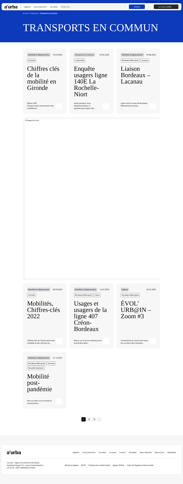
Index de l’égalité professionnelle (140, 465)
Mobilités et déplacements (38, 55)
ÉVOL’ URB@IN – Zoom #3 (136, 309)
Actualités (133, 452)
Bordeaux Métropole (130, 60)
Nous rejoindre (151, 1)
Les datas (54, 7)
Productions (34, 13)
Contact (137, 7)
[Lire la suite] (59, 106)
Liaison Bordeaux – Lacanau (135, 75)
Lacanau (144, 60)
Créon (97, 295)
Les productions (40, 7)
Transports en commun (84, 55)
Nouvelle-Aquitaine (35, 368)
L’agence (27, 7)
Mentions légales (71, 465)
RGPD (83, 465)
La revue (112, 452)
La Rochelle (79, 60)
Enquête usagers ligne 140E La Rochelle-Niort (90, 81)
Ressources (164, 1)
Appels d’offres (118, 465)
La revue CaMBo (165, 7)
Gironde (31, 60)
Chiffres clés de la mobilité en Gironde (43, 78)
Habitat (125, 289)
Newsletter (177, 1)
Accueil (25, 13)
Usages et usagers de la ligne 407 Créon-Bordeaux (90, 316)
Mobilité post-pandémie (39, 382)
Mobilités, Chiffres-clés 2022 (43, 309)
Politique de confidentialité (99, 465)
